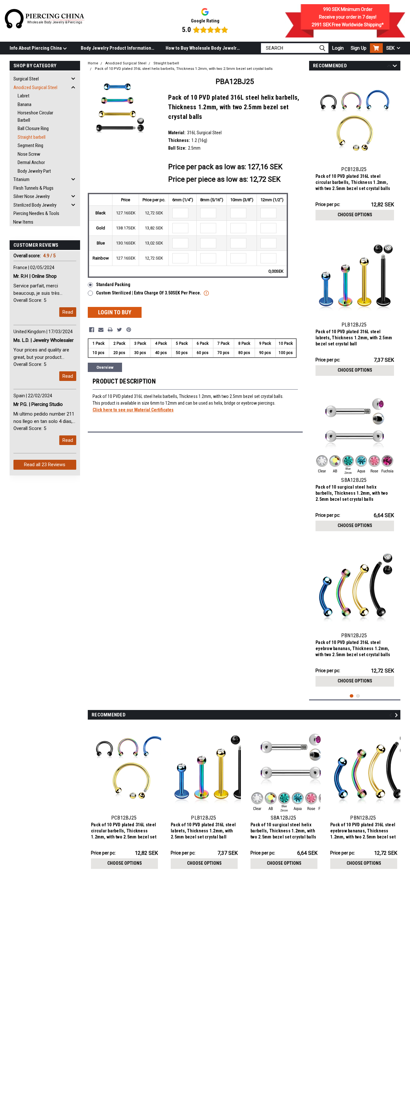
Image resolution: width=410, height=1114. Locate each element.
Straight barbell (31, 137)
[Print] (110, 329)
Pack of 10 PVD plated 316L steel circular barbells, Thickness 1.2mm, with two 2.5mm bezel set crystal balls (353, 182)
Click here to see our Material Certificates (133, 409)
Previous (389, 66)
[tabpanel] (354, 150)
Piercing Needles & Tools (36, 213)
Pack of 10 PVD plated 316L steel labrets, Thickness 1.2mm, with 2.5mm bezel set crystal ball (354, 337)
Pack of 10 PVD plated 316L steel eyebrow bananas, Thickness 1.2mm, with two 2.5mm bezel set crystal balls (353, 648)
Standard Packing (113, 284)
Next (394, 66)
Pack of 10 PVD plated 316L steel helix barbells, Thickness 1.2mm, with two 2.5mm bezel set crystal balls (184, 69)
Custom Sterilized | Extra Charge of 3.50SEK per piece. (149, 292)
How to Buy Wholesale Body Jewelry (202, 48)
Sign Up (358, 48)
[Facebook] (91, 329)
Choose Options (355, 214)
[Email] (100, 329)
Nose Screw (29, 154)
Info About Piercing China (36, 48)
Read (67, 312)
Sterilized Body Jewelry (34, 205)
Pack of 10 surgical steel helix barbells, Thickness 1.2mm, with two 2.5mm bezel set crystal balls (352, 493)
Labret (23, 96)
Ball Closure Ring (33, 128)
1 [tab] (351, 696)
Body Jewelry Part (34, 171)
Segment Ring (30, 145)
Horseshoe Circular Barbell (35, 116)
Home (93, 63)
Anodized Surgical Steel (35, 87)
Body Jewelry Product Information (116, 48)
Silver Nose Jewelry (31, 196)
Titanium (21, 179)
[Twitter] (119, 329)
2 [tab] (358, 696)
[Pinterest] (128, 329)
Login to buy (114, 312)
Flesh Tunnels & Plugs (33, 188)
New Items (23, 222)
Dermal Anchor (31, 162)
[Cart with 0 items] (376, 48)
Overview (104, 367)
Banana (24, 104)
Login (338, 48)
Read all (44, 464)
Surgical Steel (26, 79)
